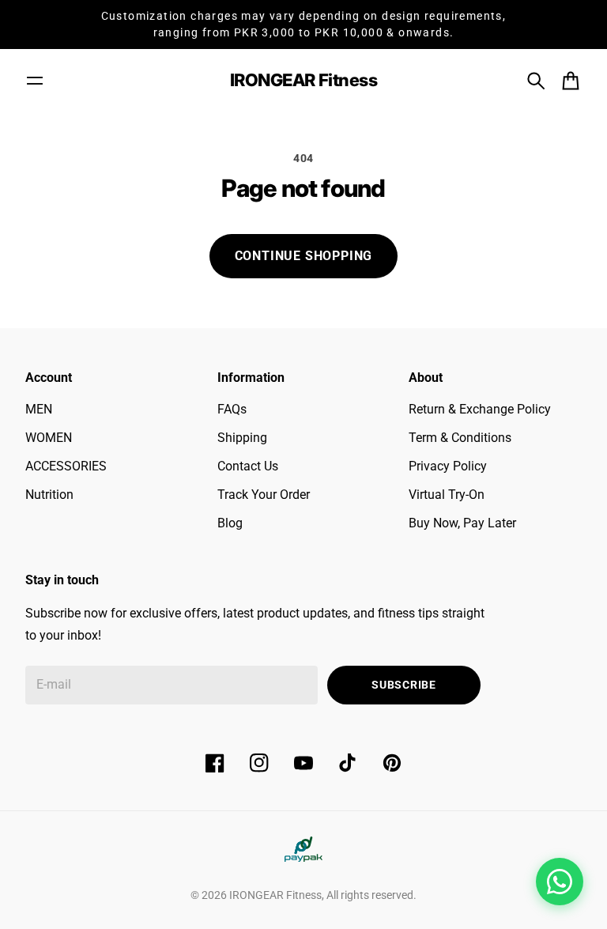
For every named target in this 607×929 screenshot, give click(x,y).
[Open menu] (34, 80)
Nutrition (49, 494)
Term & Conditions (460, 437)
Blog (230, 523)
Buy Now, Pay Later (462, 523)
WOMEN (48, 437)
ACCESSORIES (66, 466)
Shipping (242, 437)
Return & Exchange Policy (480, 409)
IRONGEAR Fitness (275, 895)
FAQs (232, 409)
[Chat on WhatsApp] (559, 881)
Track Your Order (263, 494)
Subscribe (403, 684)
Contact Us (247, 466)
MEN (38, 409)
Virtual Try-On (446, 494)
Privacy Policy (448, 466)
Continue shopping (304, 255)
